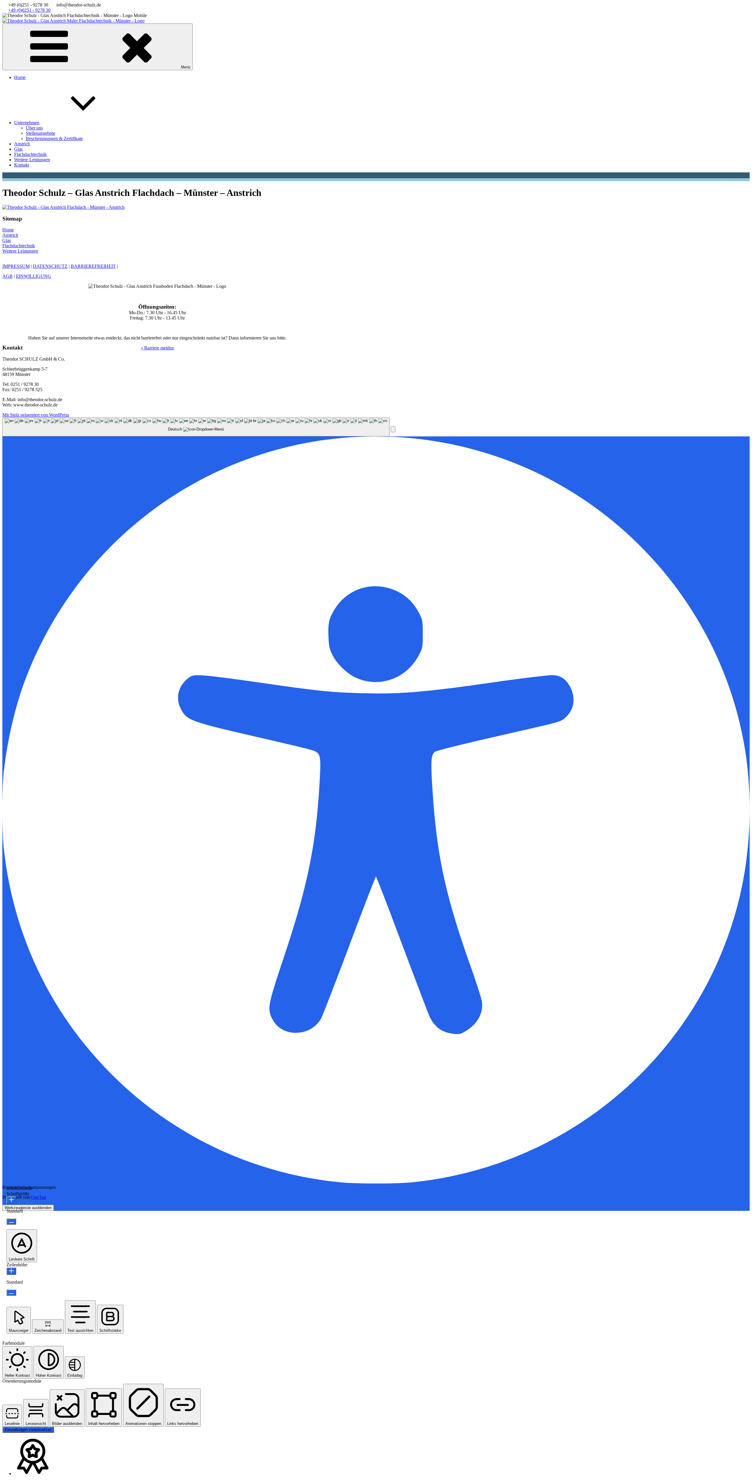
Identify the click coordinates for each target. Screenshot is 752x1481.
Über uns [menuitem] (34, 127)
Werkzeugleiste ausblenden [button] (28, 1208)
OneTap (38, 1197)
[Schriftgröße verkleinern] (11, 1221)
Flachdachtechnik (30, 154)
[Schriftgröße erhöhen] (11, 1200)
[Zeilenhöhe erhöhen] (11, 1271)
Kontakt (21, 164)
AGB (7, 276)
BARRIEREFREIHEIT (93, 266)
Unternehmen (26, 122)
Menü (185, 67)
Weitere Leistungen (32, 159)
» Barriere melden (157, 347)
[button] (393, 429)
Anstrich (22, 143)
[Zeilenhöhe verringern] (11, 1293)
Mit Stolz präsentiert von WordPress (35, 414)
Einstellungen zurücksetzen (28, 1430)
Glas (18, 149)
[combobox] (196, 427)
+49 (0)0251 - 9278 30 (29, 10)
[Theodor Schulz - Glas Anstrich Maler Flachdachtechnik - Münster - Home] (73, 20)
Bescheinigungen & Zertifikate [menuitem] (54, 138)
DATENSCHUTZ (50, 266)
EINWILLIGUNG (33, 276)
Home (20, 77)
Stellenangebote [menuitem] (40, 133)
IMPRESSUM (16, 266)
